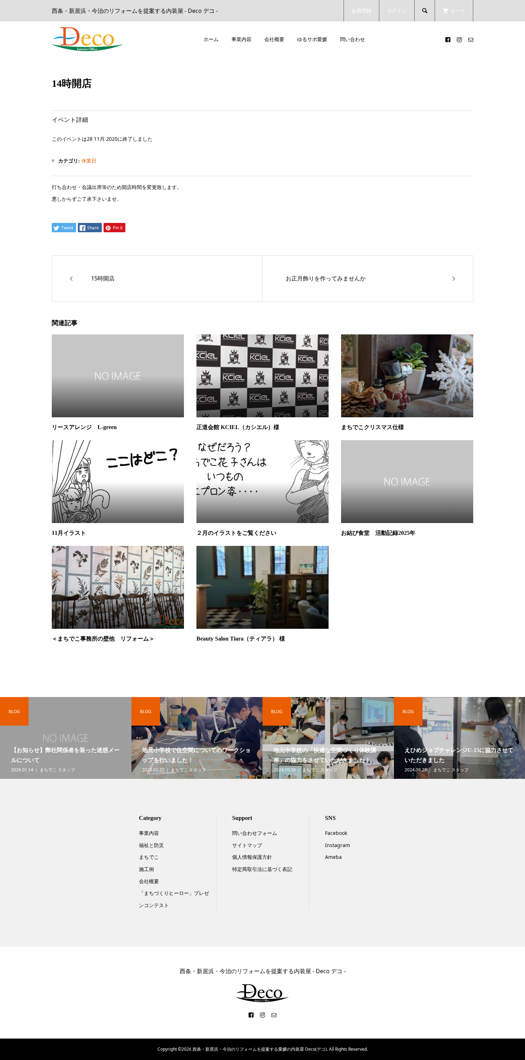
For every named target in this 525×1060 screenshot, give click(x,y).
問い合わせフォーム (254, 833)
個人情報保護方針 (252, 857)
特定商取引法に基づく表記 (262, 869)
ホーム (211, 39)
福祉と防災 (151, 845)
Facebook (336, 833)
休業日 (88, 160)
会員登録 (361, 10)
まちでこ (149, 857)
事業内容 (241, 39)
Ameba (333, 857)
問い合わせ (352, 39)
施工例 (146, 869)
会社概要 (274, 39)
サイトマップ (247, 845)
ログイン (397, 10)
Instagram (337, 845)
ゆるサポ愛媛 (312, 39)
